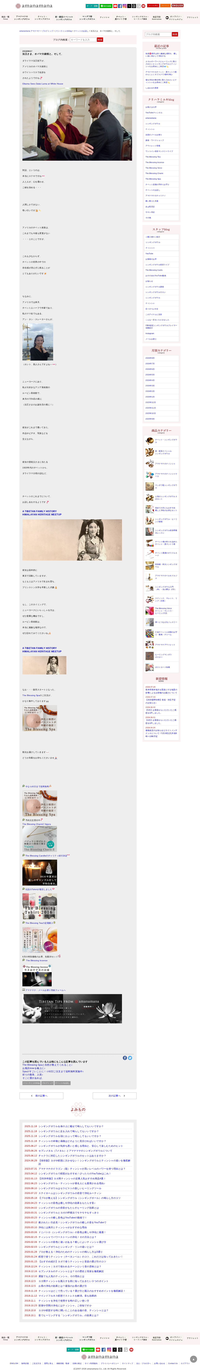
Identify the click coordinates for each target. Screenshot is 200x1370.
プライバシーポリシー (110, 1363)
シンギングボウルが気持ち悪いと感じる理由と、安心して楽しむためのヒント (81, 1146)
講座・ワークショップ (155, 140)
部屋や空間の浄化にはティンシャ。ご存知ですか (65, 1305)
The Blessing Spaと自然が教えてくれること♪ (47, 1065)
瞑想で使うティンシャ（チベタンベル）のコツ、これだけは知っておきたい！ (81, 1256)
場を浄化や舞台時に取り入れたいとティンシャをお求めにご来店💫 (161, 81)
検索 (100, 39)
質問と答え (48, 1363)
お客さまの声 (151, 107)
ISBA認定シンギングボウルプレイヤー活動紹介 (161, 326)
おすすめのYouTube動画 (156, 276)
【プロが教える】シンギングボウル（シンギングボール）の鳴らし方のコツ (80, 1198)
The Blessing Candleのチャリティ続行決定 (46, 856)
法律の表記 (77, 1363)
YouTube (149, 254)
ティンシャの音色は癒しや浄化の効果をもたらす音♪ (67, 1203)
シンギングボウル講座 (155, 287)
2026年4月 (150, 380)
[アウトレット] (192, 18)
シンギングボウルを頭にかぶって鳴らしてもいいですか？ (70, 1136)
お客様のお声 (151, 259)
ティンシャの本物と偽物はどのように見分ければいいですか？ (72, 1141)
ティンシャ (150, 129)
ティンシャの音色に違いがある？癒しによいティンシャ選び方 (72, 1242)
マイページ (165, 5)
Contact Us (173, 1363)
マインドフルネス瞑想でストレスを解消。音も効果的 (67, 1295)
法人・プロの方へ (143, 1363)
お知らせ (149, 281)
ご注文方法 (36, 1363)
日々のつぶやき (152, 309)
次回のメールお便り (154, 135)
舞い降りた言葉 (152, 201)
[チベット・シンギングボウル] (42, 18)
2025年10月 (151, 413)
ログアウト (185, 1363)
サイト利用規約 (91, 1363)
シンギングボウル (153, 124)
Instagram (150, 333)
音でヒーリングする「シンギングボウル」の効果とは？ (69, 1315)
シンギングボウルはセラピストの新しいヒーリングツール (70, 1188)
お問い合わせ (159, 1363)
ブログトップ (47, 1083)
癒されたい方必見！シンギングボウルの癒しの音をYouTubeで (72, 1222)
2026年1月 (150, 397)
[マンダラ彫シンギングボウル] (87, 18)
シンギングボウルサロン (156, 292)
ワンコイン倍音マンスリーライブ (159, 151)
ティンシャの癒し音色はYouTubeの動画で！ (63, 1217)
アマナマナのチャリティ (156, 196)
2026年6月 (150, 369)
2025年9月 (150, 419)
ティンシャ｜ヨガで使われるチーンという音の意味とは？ (70, 1266)
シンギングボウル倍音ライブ (157, 265)
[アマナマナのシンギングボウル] (22, 18)
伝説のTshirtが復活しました (38, 889)
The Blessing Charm (154, 173)
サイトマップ (127, 1363)
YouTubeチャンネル (154, 113)
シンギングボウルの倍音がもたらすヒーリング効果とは (69, 1208)
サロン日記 (150, 212)
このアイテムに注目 (154, 314)
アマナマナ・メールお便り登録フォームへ (45, 990)
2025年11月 (151, 408)
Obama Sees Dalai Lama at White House (42, 84)
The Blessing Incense (36, 960)
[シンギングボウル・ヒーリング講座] (140, 17)
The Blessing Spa (31, 695)
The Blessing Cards (154, 270)
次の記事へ (115, 1095)
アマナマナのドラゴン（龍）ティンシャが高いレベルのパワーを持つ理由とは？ (82, 1168)
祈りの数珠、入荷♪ (32, 1074)
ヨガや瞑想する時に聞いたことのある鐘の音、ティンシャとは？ (74, 1310)
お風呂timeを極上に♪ (33, 1068)
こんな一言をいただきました (157, 320)
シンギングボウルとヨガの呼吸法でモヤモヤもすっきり (69, 1212)
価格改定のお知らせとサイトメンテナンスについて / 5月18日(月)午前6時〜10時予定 (161, 733)
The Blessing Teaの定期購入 (39, 923)
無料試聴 (25, 1363)
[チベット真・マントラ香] (120, 18)
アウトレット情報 (153, 146)
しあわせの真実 (152, 88)
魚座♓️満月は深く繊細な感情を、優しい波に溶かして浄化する (161, 55)
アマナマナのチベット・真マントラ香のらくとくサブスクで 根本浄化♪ (161, 73)
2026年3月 (150, 386)
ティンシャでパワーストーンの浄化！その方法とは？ (67, 1237)
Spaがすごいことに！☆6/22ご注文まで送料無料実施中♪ (53, 1071)
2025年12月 (151, 402)
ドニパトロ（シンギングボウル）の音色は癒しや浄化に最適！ (72, 1232)
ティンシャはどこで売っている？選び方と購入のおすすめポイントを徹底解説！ (82, 1291)
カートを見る (153, 5)
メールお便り (151, 339)
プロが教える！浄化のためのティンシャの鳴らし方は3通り (71, 1252)
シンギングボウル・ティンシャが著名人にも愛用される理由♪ (72, 1183)
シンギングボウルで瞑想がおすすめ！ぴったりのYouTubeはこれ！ (75, 1173)
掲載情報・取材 (63, 1363)
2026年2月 (150, 391)
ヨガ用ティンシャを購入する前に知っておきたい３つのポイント (74, 1281)
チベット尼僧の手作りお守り (157, 184)
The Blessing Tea (153, 157)
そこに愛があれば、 (33, 1078)
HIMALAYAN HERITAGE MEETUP (42, 514)
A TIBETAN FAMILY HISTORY (39, 511)
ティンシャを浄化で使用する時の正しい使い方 (64, 1300)
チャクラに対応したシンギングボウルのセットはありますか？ (72, 1155)
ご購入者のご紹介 (153, 237)
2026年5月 (150, 375)
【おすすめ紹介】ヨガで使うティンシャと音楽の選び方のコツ (72, 1261)
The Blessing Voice (154, 168)
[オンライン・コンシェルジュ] (174, 18)
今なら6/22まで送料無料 (37, 786)
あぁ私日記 (150, 207)
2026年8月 (150, 358)
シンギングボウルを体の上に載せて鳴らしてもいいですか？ (71, 1126)
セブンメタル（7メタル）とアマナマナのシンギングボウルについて (75, 1150)
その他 (148, 218)
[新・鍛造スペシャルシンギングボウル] (64, 18)
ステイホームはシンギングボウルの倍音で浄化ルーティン (70, 1193)
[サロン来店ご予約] (156, 18)
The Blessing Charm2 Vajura (36, 824)
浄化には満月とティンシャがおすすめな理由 (63, 1227)
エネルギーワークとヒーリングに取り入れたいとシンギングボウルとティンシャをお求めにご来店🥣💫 (161, 63)
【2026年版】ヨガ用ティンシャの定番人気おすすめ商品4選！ (72, 1178)
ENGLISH (14, 1363)
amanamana (151, 118)
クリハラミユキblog (31, 1083)
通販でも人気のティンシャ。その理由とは (61, 1276)
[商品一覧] (5, 18)
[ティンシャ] (104, 18)
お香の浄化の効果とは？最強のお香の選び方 (63, 1286)
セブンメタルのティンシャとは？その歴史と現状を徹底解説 (71, 1271)
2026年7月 (150, 364)
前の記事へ (41, 1095)
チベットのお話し (62, 1083)
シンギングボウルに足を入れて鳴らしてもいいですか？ (69, 1131)
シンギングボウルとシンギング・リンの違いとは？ (66, 1247)
